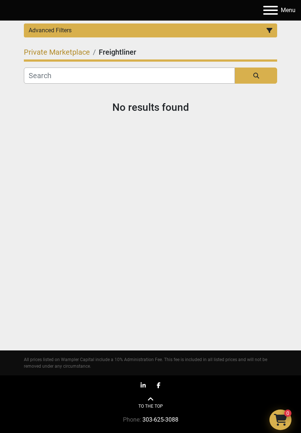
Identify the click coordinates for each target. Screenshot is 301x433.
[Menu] (270, 10)
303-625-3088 (160, 419)
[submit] (256, 76)
